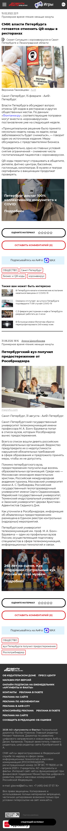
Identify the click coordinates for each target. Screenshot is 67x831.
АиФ (33, 89)
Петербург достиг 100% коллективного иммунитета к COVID (30, 200)
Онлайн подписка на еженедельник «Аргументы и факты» (28, 686)
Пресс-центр (47, 675)
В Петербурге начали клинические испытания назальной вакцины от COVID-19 (39, 291)
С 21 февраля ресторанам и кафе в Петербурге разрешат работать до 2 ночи (39, 312)
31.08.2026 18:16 (10, 340)
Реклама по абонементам (21, 701)
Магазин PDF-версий (17, 680)
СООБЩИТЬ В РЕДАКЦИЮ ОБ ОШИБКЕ (27, 719)
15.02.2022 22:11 (10, 13)
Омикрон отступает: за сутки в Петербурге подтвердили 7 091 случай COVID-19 (37, 302)
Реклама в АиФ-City (16, 706)
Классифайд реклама (18, 710)
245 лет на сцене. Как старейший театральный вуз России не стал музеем (29, 570)
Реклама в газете (31, 692)
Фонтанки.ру (11, 115)
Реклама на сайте (15, 696)
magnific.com (10, 409)
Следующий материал (32, 822)
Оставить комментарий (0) (34, 245)
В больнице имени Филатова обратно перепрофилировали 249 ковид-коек (35, 323)
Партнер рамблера (30, 815)
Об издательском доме (19, 675)
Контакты (10, 692)
